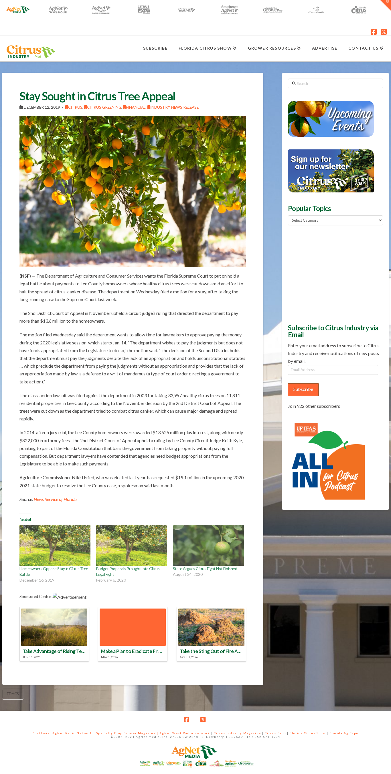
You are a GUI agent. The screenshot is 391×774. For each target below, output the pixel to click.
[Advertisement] (331, 274)
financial (136, 107)
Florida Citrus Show (308, 733)
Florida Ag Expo (343, 733)
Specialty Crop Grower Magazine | (127, 733)
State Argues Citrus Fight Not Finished (205, 568)
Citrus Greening (104, 107)
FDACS (13, 693)
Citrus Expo (275, 733)
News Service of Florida (55, 499)
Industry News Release (174, 107)
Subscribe (303, 389)
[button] (385, 5)
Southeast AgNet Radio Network (62, 733)
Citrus (75, 107)
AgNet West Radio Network (184, 733)
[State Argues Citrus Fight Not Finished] (208, 545)
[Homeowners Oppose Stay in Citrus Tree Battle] (54, 545)
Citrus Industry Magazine (237, 733)
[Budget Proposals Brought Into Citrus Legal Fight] (131, 545)
